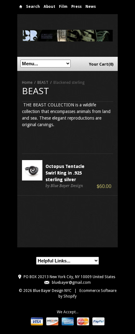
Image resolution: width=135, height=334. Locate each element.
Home (20, 7)
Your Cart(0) (101, 64)
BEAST (42, 82)
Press (76, 6)
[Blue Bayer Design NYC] (67, 35)
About (49, 6)
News (90, 6)
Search (33, 6)
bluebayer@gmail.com (71, 282)
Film (63, 6)
